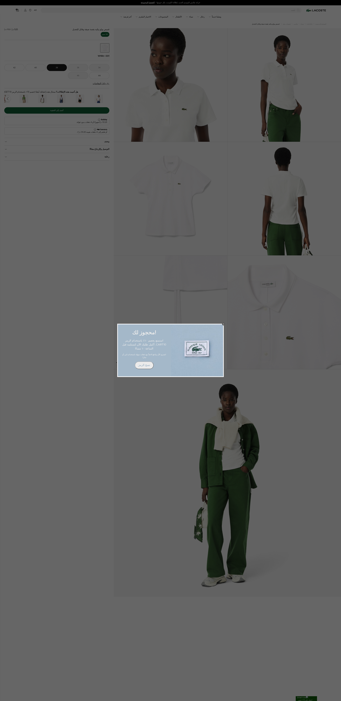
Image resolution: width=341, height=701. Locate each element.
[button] (223, 324)
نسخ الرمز (144, 365)
